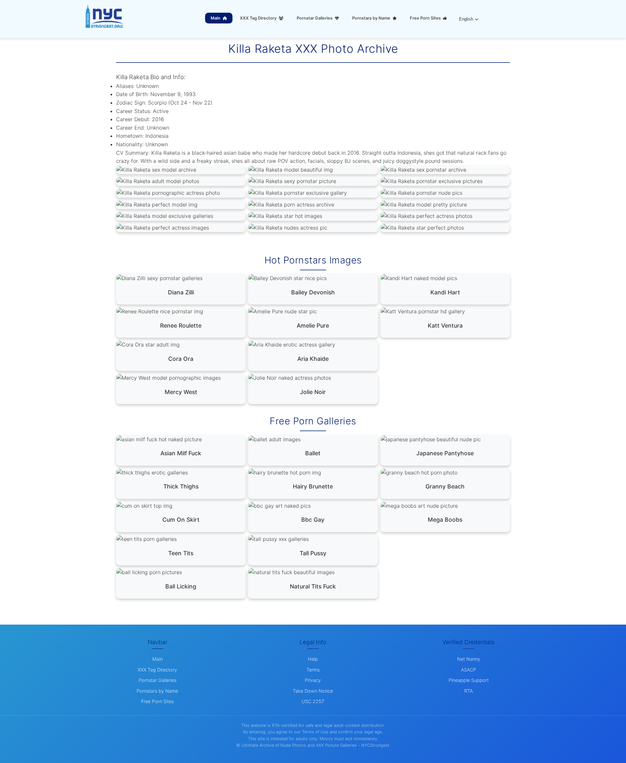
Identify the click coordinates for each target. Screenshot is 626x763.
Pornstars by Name (371, 18)
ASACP (468, 669)
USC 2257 (313, 701)
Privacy (313, 680)
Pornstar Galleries (315, 18)
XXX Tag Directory (258, 18)
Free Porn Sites (426, 18)
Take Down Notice (313, 691)
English (466, 19)
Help (313, 659)
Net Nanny (468, 659)
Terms (313, 669)
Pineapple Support (469, 680)
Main (216, 18)
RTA (468, 691)
